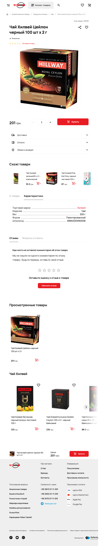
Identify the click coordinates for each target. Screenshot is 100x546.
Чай (52, 14)
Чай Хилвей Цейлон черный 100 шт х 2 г (24, 350)
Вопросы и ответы (32, 238)
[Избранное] (82, 5)
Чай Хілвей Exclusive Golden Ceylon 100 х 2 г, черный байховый (60, 420)
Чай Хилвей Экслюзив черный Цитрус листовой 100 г (23, 420)
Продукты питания (40, 14)
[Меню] (8, 5)
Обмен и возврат (25, 149)
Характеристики (33, 195)
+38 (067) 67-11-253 (49, 489)
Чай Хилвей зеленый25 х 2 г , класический (33, 176)
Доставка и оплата (75, 473)
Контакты (45, 478)
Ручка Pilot (14, 513)
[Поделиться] (80, 27)
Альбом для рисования (19, 508)
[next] (86, 178)
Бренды (44, 473)
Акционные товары (18, 489)
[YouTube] (17, 538)
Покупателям (73, 468)
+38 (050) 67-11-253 (49, 494)
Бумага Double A (16, 494)
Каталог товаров (42, 5)
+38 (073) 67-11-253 (49, 499)
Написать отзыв (49, 285)
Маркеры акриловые (18, 503)
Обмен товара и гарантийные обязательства (84, 530)
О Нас (43, 468)
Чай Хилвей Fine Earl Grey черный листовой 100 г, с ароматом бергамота (68, 179)
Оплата (20, 142)
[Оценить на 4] (54, 270)
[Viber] (23, 538)
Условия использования (37, 530)
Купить (75, 121)
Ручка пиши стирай (18, 499)
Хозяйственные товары (21, 14)
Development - (79, 538)
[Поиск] (59, 5)
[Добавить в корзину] (38, 183)
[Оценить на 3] (49, 270)
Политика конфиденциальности (57, 530)
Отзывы (13, 238)
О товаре (14, 195)
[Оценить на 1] (40, 270)
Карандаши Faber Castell (20, 517)
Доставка (22, 135)
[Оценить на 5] (58, 270)
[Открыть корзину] (90, 5)
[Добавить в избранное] (87, 27)
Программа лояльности (78, 478)
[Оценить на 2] (44, 270)
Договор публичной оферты (18, 530)
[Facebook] (10, 538)
